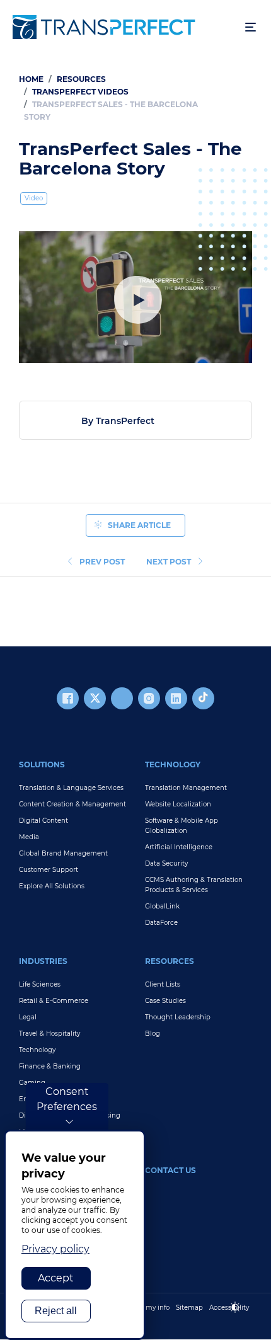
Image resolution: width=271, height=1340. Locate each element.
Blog (152, 1033)
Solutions (42, 764)
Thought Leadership (177, 1017)
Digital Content (43, 820)
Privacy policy (55, 1249)
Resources (81, 79)
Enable (240, 1318)
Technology (172, 764)
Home (31, 79)
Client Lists (162, 984)
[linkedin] (176, 698)
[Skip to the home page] (123, 27)
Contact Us (170, 1170)
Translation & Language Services (71, 788)
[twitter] (95, 698)
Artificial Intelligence (178, 847)
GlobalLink (162, 906)
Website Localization (178, 804)
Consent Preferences (67, 1099)
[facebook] (68, 698)
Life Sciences (40, 984)
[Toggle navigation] (250, 27)
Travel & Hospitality (49, 1033)
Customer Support (48, 870)
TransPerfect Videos (80, 91)
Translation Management (186, 788)
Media (29, 837)
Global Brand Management (63, 853)
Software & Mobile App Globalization (181, 825)
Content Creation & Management (72, 804)
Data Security (166, 863)
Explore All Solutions (51, 886)
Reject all (56, 1310)
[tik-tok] (203, 698)
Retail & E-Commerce (53, 1001)
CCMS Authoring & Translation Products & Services (194, 885)
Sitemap (189, 1307)
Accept (56, 1278)
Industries (43, 961)
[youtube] (122, 698)
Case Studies (165, 1001)
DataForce (161, 923)
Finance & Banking (50, 1066)
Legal (28, 1017)
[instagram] (149, 698)
